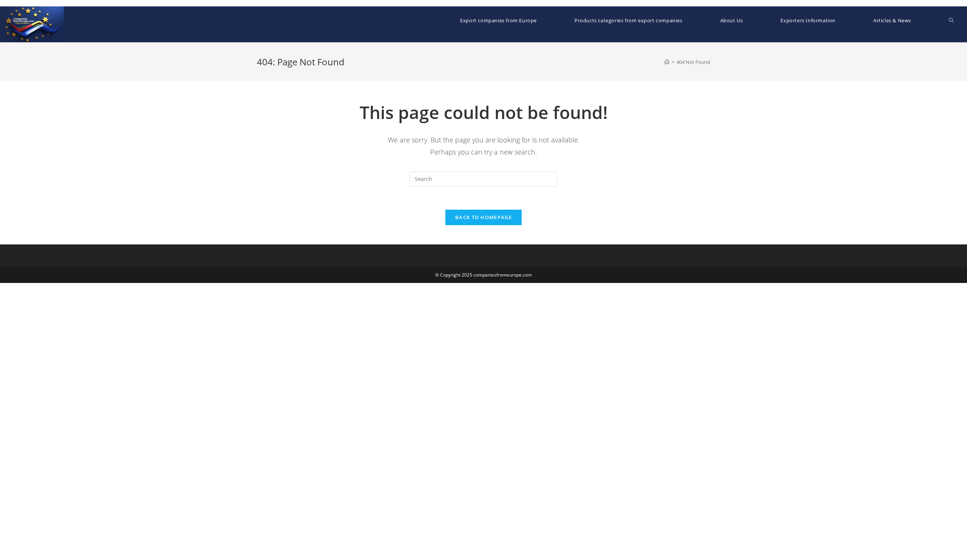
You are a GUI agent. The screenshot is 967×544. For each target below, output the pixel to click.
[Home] (666, 62)
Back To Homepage (483, 217)
